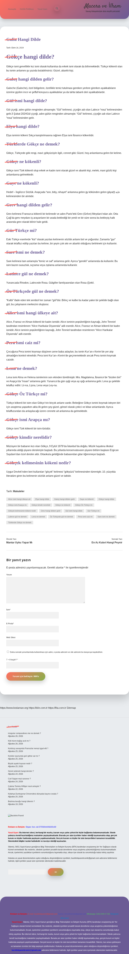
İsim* (8, 610)
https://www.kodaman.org (14, 708)
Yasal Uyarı (42, 9)
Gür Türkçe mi (93, 511)
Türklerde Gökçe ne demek (19, 522)
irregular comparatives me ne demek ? (24, 733)
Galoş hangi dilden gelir (64, 499)
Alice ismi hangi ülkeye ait (19, 499)
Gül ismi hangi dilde (73, 511)
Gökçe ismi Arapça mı (17, 505)
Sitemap (71, 708)
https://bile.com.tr (38, 708)
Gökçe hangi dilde (106, 499)
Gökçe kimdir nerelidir (41, 505)
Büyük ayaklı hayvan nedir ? (20, 763)
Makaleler (18, 491)
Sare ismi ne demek (106, 517)
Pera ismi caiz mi (85, 517)
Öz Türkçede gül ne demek (61, 517)
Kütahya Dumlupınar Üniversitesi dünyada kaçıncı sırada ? (33, 794)
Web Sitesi (10, 637)
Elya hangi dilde (42, 499)
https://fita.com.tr (57, 708)
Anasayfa (12, 9)
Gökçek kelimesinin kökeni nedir (22, 511)
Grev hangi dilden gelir (50, 511)
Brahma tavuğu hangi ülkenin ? (21, 801)
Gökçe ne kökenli (62, 505)
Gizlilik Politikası (27, 9)
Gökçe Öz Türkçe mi (83, 505)
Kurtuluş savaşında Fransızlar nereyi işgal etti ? (28, 748)
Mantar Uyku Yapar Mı (19, 542)
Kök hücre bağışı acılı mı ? (19, 741)
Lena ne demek (38, 517)
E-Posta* (10, 623)
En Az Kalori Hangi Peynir (107, 542)
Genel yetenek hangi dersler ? (21, 771)
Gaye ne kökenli (87, 499)
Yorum (9, 575)
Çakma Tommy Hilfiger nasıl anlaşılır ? (24, 786)
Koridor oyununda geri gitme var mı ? (24, 756)
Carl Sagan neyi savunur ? (19, 779)
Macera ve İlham (102, 6)
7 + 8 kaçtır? (12, 660)
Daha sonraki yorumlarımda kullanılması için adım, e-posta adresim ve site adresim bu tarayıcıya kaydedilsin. (56, 652)
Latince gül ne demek (17, 517)
